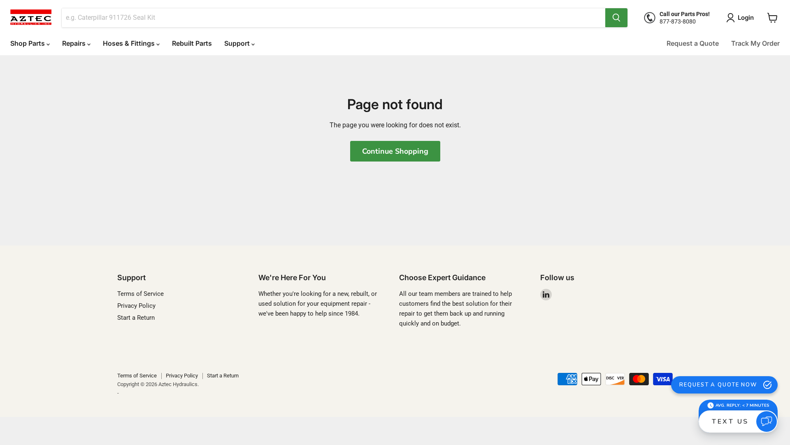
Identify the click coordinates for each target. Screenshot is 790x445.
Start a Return (136, 317)
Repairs (74, 43)
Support (237, 43)
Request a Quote (693, 43)
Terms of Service (140, 293)
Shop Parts (28, 43)
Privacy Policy (136, 305)
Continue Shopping (395, 151)
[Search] (616, 17)
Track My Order (755, 43)
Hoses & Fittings (129, 43)
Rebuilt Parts (192, 43)
